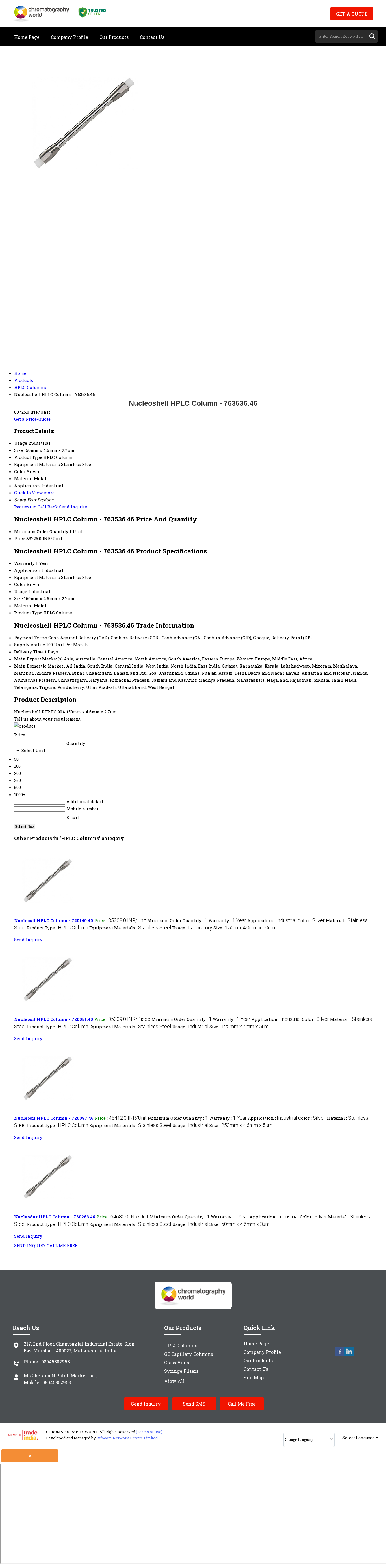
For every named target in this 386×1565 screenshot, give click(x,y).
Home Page (27, 37)
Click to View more (34, 492)
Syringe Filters (181, 1371)
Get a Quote (352, 14)
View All (174, 1381)
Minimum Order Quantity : (177, 920)
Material (23, 605)
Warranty (24, 563)
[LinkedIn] (349, 1355)
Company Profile (69, 37)
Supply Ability (29, 644)
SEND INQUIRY (29, 1245)
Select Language (358, 1437)
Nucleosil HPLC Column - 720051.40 (53, 1019)
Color (20, 584)
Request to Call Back (36, 507)
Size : (244, 928)
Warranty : (227, 920)
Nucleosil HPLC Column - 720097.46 (54, 1118)
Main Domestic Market (38, 666)
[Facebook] (339, 1355)
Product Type (28, 612)
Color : (311, 920)
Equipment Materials (37, 577)
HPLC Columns (180, 1345)
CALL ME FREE (62, 1245)
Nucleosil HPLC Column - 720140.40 (53, 920)
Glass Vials (176, 1362)
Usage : (192, 928)
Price (19, 538)
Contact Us (152, 37)
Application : (271, 920)
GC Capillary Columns (188, 1354)
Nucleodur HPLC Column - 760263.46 (54, 1217)
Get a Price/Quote (32, 419)
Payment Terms (30, 637)
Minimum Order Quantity (41, 531)
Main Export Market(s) (38, 659)
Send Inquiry (73, 507)
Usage (20, 591)
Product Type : (57, 928)
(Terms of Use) (149, 1431)
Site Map (254, 1377)
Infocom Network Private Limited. (128, 1437)
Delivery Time (29, 652)
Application (27, 570)
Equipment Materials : (130, 928)
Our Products (114, 37)
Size (18, 598)
